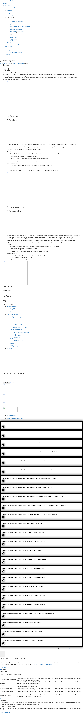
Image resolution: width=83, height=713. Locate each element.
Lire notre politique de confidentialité (43, 664)
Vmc (11, 23)
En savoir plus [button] (68, 648)
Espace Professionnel (12, 1)
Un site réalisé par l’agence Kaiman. (15, 418)
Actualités (7, 54)
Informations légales (12, 415)
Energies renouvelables (12, 32)
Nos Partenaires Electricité (17, 31)
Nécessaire (4, 669)
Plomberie (9, 42)
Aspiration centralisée (15, 28)
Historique (9, 10)
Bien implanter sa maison (16, 52)
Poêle (11, 34)
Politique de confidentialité (13, 417)
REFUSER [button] (2, 650)
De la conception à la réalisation (15, 15)
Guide (8, 50)
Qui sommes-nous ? (10, 7)
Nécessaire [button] (3, 667)
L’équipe (9, 11)
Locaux (8, 13)
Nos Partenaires (14, 41)
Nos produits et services (11, 17)
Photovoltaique (14, 39)
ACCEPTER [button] (77, 648)
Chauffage (12, 24)
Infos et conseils (9, 46)
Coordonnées (10, 413)
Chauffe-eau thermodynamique (18, 36)
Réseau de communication (16, 29)
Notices (9, 49)
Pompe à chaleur (14, 37)
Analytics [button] (2, 698)
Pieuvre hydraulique (15, 44)
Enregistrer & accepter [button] (6, 712)
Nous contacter (9, 57)
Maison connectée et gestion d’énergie (20, 26)
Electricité (9, 20)
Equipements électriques (16, 21)
